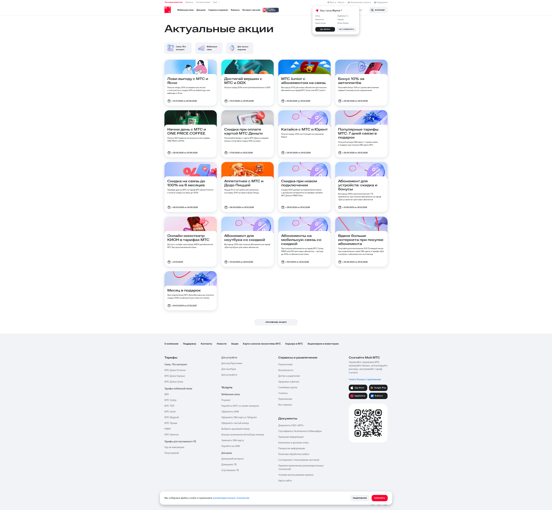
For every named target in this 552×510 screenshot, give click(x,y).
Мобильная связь (230, 394)
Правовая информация (290, 437)
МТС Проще (170, 423)
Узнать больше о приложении (365, 379)
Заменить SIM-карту (232, 440)
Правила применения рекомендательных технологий (301, 467)
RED (166, 394)
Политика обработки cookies (293, 454)
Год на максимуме (174, 447)
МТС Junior (170, 411)
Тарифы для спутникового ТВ (180, 441)
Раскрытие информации (291, 448)
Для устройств (229, 357)
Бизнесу (189, 2)
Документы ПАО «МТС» (291, 425)
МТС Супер (170, 400)
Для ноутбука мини (231, 363)
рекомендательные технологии (231, 498)
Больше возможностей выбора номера (242, 434)
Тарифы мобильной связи (178, 388)
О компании (171, 344)
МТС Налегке (171, 434)
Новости (222, 344)
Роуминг (226, 400)
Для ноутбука (228, 369)
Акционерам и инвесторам (323, 344)
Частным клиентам (173, 2)
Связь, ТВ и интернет (175, 364)
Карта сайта (285, 480)
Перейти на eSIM (230, 446)
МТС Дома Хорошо (174, 376)
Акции (234, 344)
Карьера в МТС (294, 344)
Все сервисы (285, 405)
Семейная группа (287, 387)
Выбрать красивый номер (235, 429)
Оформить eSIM (230, 411)
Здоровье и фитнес (288, 382)
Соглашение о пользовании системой (298, 460)
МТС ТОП (169, 406)
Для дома (226, 453)
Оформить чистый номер (235, 423)
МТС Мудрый (171, 417)
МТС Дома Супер (173, 382)
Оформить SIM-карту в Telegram (239, 417)
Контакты (206, 344)
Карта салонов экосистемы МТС (262, 344)
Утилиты (283, 393)
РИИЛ (167, 429)
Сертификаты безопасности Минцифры (300, 431)
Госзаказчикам (203, 2)
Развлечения (285, 364)
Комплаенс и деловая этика (293, 442)
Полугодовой (171, 453)
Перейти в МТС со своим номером (240, 406)
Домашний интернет (232, 459)
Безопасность (285, 370)
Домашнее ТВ (228, 464)
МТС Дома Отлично (175, 370)
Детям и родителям (289, 376)
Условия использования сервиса (295, 475)
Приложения (285, 399)
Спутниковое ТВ (230, 470)
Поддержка (189, 344)
